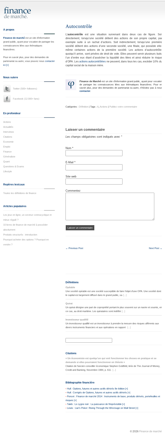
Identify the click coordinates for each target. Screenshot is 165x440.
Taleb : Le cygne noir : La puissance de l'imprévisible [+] (96, 404)
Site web (71, 176)
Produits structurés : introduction (20, 234)
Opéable (70, 287)
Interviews (8, 132)
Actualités (8, 127)
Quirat (69, 303)
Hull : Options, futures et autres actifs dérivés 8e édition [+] (97, 388)
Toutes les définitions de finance (19, 193)
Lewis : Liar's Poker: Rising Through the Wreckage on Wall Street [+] (102, 408)
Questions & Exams (13, 166)
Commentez (73, 190)
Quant (6, 161)
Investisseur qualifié (77, 319)
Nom (69, 148)
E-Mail (70, 162)
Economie (8, 141)
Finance (7, 151)
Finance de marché (14, 38)
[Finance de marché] (22, 16)
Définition (83, 106)
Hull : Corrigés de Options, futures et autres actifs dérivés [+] (98, 392)
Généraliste (9, 156)
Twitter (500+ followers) (25, 88)
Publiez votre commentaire (123, 106)
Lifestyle (7, 171)
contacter (84, 91)
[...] (125, 295)
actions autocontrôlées (92, 61)
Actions (7, 122)
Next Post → (155, 248)
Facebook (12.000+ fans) (26, 98)
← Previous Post (74, 248)
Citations (7, 136)
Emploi (6, 146)
